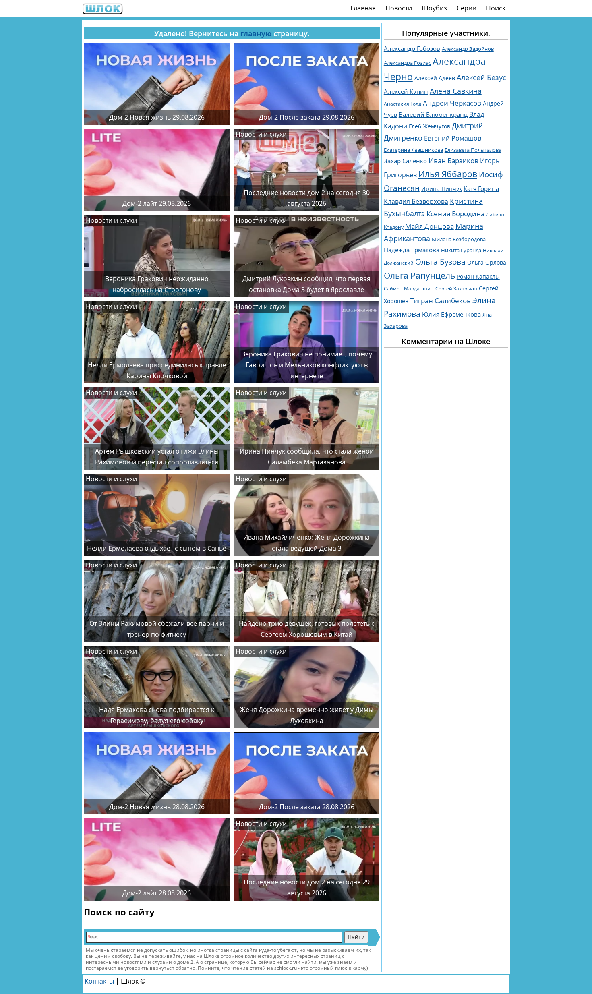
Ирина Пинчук (441, 189)
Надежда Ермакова (411, 250)
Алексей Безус (481, 77)
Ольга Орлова (486, 262)
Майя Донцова (429, 226)
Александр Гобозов (412, 48)
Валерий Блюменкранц (433, 114)
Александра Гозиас (407, 62)
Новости (398, 8)
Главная (363, 8)
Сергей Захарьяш (456, 288)
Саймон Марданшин (409, 288)
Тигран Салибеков (440, 300)
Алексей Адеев (434, 78)
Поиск (495, 8)
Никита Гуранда (461, 250)
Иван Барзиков (453, 160)
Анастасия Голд (402, 103)
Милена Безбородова (459, 239)
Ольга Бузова (440, 261)
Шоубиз (434, 8)
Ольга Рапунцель (419, 275)
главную (255, 33)
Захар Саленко (405, 161)
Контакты (99, 981)
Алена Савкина (456, 91)
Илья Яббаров (447, 174)
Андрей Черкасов (452, 103)
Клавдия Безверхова (416, 201)
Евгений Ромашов (452, 138)
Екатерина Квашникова (413, 149)
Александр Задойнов (468, 48)
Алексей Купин (406, 91)
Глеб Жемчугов (429, 126)
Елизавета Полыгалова (473, 150)
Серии (466, 8)
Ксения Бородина (455, 213)
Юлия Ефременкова (451, 314)
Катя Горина (481, 188)
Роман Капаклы (478, 276)
